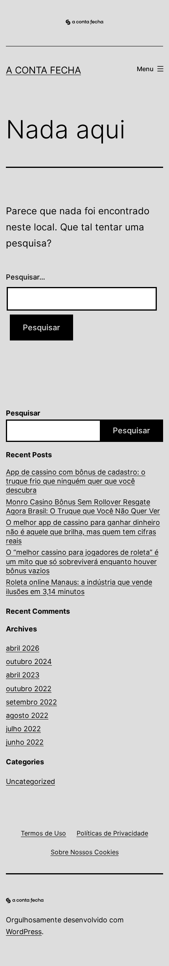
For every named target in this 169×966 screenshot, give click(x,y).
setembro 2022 (31, 702)
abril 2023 (22, 675)
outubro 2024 (29, 661)
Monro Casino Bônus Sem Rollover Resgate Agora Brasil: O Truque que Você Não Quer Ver (83, 506)
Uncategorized (30, 781)
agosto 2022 (27, 715)
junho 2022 (25, 742)
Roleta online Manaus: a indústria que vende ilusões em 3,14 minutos (79, 586)
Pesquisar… (25, 277)
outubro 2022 (28, 688)
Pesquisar (23, 413)
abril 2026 (22, 648)
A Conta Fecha (43, 70)
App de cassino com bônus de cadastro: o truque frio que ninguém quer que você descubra (75, 481)
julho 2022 (23, 729)
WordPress (24, 931)
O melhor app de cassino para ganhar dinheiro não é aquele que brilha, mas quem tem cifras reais (83, 531)
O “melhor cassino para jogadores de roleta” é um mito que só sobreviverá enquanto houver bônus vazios (82, 561)
